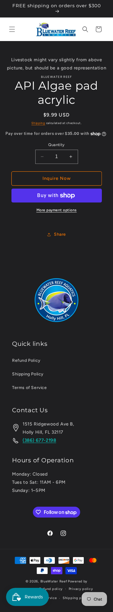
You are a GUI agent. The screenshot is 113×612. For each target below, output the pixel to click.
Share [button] (60, 234)
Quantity (56, 144)
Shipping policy (76, 598)
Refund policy (51, 589)
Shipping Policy (28, 374)
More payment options (56, 210)
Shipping (38, 123)
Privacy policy (81, 589)
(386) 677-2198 (39, 440)
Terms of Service (29, 387)
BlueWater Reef (53, 581)
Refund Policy (26, 360)
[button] (12, 29)
